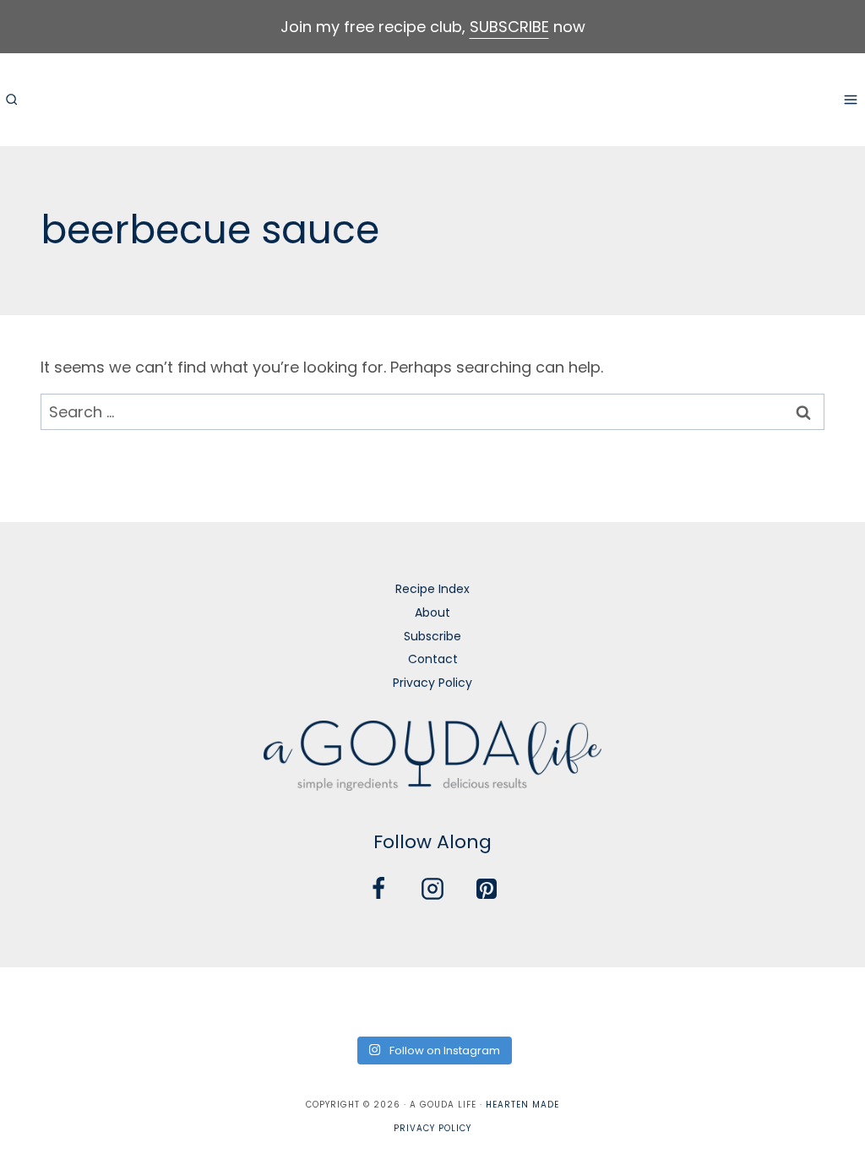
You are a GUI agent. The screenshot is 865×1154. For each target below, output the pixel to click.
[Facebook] (378, 888)
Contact (433, 658)
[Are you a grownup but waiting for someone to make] (214, 999)
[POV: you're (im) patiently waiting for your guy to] (126, 999)
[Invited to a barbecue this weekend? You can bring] (39, 999)
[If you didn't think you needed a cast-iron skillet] (389, 999)
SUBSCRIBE (509, 26)
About (432, 612)
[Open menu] (850, 99)
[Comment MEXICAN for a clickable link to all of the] (476, 999)
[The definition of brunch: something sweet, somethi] (738, 999)
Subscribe (432, 636)
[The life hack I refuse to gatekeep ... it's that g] (651, 999)
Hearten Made (522, 1104)
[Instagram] (432, 888)
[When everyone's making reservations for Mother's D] (301, 999)
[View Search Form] (11, 100)
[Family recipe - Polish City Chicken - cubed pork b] (563, 999)
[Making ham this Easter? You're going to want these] (825, 999)
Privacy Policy (432, 682)
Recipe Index (432, 588)
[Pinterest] (486, 888)
